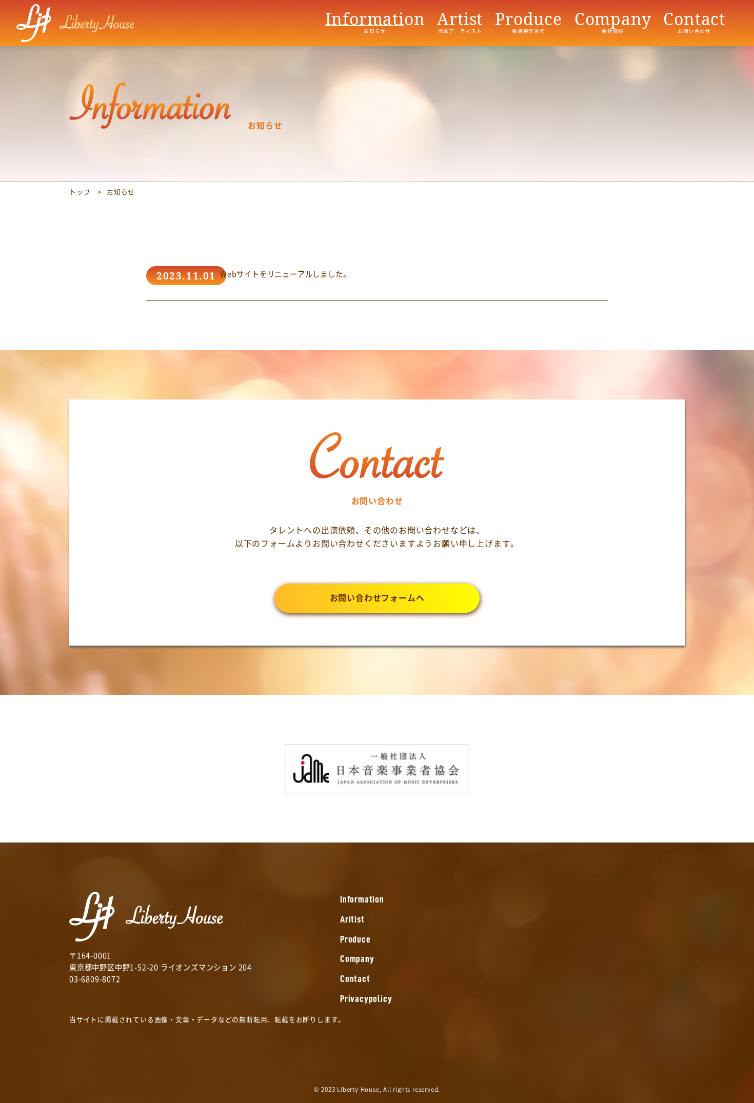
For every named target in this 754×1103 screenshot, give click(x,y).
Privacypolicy (366, 999)
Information (375, 22)
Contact (694, 22)
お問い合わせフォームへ (377, 598)
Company (612, 22)
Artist (460, 22)
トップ (79, 192)
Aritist (352, 919)
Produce (528, 22)
